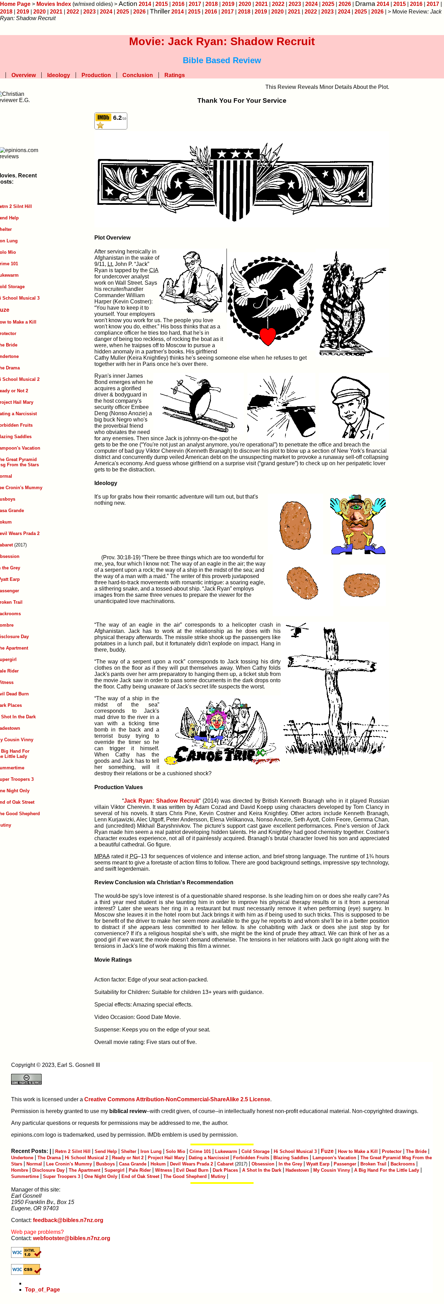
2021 (261, 4)
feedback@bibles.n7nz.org (68, 1220)
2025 (328, 4)
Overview (23, 75)
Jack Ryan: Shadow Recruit (161, 801)
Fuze (327, 1151)
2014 (145, 4)
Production (96, 75)
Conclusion (137, 75)
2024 (311, 4)
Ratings (174, 75)
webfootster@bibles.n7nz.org (71, 1238)
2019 (228, 4)
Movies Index (53, 4)
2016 (178, 4)
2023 (295, 4)
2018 (211, 4)
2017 (195, 4)
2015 (161, 4)
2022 (278, 4)
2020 (245, 4)
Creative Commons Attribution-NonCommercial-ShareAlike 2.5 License (177, 1099)
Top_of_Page (42, 1290)
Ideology (58, 75)
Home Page (15, 4)
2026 (345, 4)
